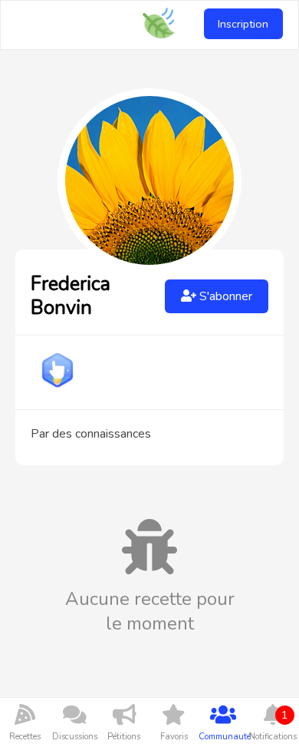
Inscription (243, 23)
